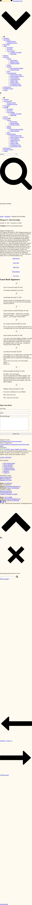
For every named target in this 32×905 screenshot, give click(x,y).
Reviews (5, 55)
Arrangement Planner (9, 469)
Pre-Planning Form (15, 84)
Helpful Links (14, 81)
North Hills (13, 54)
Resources (6, 57)
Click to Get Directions (13, 488)
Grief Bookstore (14, 77)
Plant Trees (16, 267)
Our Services (6, 40)
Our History (10, 47)
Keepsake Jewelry (18, 1)
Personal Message (5, 416)
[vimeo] (5, 502)
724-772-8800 (8, 497)
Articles (9, 59)
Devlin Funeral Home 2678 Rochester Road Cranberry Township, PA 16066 (8, 492)
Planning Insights (15, 63)
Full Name (3, 408)
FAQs (8, 71)
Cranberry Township (15, 52)
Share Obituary (16, 276)
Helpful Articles (14, 62)
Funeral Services (11, 41)
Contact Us (6, 472)
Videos (9, 65)
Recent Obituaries (8, 465)
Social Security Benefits (16, 68)
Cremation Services (12, 43)
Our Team (9, 49)
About (5, 46)
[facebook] (0, 502)
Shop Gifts (16, 263)
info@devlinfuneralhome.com (12, 486)
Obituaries (6, 38)
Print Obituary (16, 271)
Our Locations (11, 51)
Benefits (9, 66)
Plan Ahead (6, 44)
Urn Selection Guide (15, 85)
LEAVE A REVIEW (5, 457)
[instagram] (2, 502)
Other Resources (11, 73)
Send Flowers (6, 1)
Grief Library (13, 60)
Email (1, 413)
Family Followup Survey (17, 76)
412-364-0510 (8, 483)
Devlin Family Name (16, 74)
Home (1, 216)
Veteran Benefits (14, 70)
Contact (5, 90)
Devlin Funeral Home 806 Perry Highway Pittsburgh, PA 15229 (6, 478)
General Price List (15, 79)
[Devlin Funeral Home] (0, 95)
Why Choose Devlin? (9, 463)
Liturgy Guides (14, 82)
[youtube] (3, 502)
